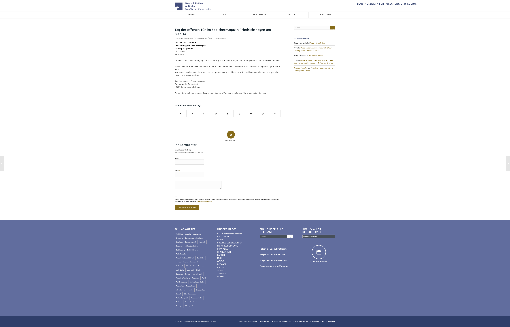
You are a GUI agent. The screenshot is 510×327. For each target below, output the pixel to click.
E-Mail (177, 170)
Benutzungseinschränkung (194, 238)
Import (185, 262)
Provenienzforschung (183, 278)
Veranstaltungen (202, 38)
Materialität (190, 270)
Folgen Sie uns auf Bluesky (272, 254)
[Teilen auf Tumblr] (239, 113)
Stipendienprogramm (190, 294)
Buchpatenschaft (190, 242)
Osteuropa (179, 274)
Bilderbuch (179, 242)
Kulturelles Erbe (191, 266)
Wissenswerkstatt (196, 298)
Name (177, 158)
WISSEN (220, 276)
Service (190, 290)
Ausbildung (179, 234)
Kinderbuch (179, 266)
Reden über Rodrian (317, 43)
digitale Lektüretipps (191, 246)
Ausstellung (197, 234)
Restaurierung (190, 286)
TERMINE (221, 273)
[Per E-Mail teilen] (274, 113)
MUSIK (220, 258)
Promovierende (197, 274)
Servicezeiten (200, 290)
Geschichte (200, 258)
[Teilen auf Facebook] (180, 113)
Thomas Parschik (300, 68)
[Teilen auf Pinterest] (216, 113)
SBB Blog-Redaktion (219, 38)
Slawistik (178, 294)
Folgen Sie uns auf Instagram (273, 248)
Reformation (180, 286)
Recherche (195, 278)
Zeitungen (179, 306)
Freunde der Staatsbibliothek (185, 258)
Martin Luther (180, 270)
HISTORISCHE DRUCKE (227, 245)
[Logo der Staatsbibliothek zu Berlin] (193, 7)
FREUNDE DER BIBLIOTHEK (229, 242)
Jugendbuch (194, 262)
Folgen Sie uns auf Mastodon (273, 260)
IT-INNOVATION (224, 251)
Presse (187, 274)
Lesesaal (201, 266)
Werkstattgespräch (182, 298)
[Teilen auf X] (192, 113)
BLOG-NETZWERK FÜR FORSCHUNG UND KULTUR (387, 4)
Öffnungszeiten (190, 306)
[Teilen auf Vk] (251, 113)
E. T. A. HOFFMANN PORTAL (229, 233)
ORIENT (220, 261)
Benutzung (179, 238)
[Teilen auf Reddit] (263, 113)
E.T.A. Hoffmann (192, 250)
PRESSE (221, 267)
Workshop (179, 302)
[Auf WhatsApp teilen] (204, 113)
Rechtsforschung (181, 282)
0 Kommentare (188, 38)
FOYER (220, 239)
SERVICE (221, 270)
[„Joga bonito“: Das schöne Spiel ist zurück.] (2, 163)
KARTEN (221, 255)
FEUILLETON (223, 236)
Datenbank (179, 246)
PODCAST (221, 264)
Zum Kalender (318, 261)
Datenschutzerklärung (204, 201)
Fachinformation (181, 254)
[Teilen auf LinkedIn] (227, 113)
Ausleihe (188, 234)
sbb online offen (181, 290)
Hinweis (178, 262)
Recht (204, 278)
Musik (198, 270)
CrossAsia (202, 242)
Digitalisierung (180, 250)
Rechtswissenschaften (197, 282)
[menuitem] (386, 4)
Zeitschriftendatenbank (192, 302)
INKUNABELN (223, 248)
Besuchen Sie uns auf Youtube (274, 266)
